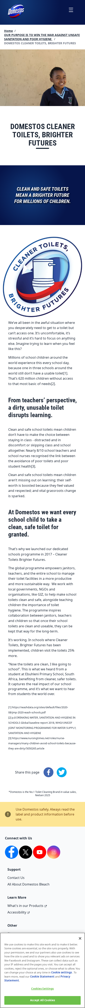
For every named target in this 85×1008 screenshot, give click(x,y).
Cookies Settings (42, 988)
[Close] (80, 938)
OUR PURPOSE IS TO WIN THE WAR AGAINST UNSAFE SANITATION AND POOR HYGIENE (42, 37)
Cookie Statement (42, 976)
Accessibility (16, 912)
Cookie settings (61, 972)
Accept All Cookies (42, 1000)
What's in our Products (25, 905)
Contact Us (16, 877)
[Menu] (70, 9)
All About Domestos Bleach (28, 884)
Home (8, 31)
